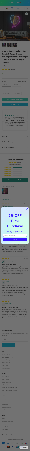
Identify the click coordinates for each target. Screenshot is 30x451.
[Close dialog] (27, 209)
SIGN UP (15, 239)
